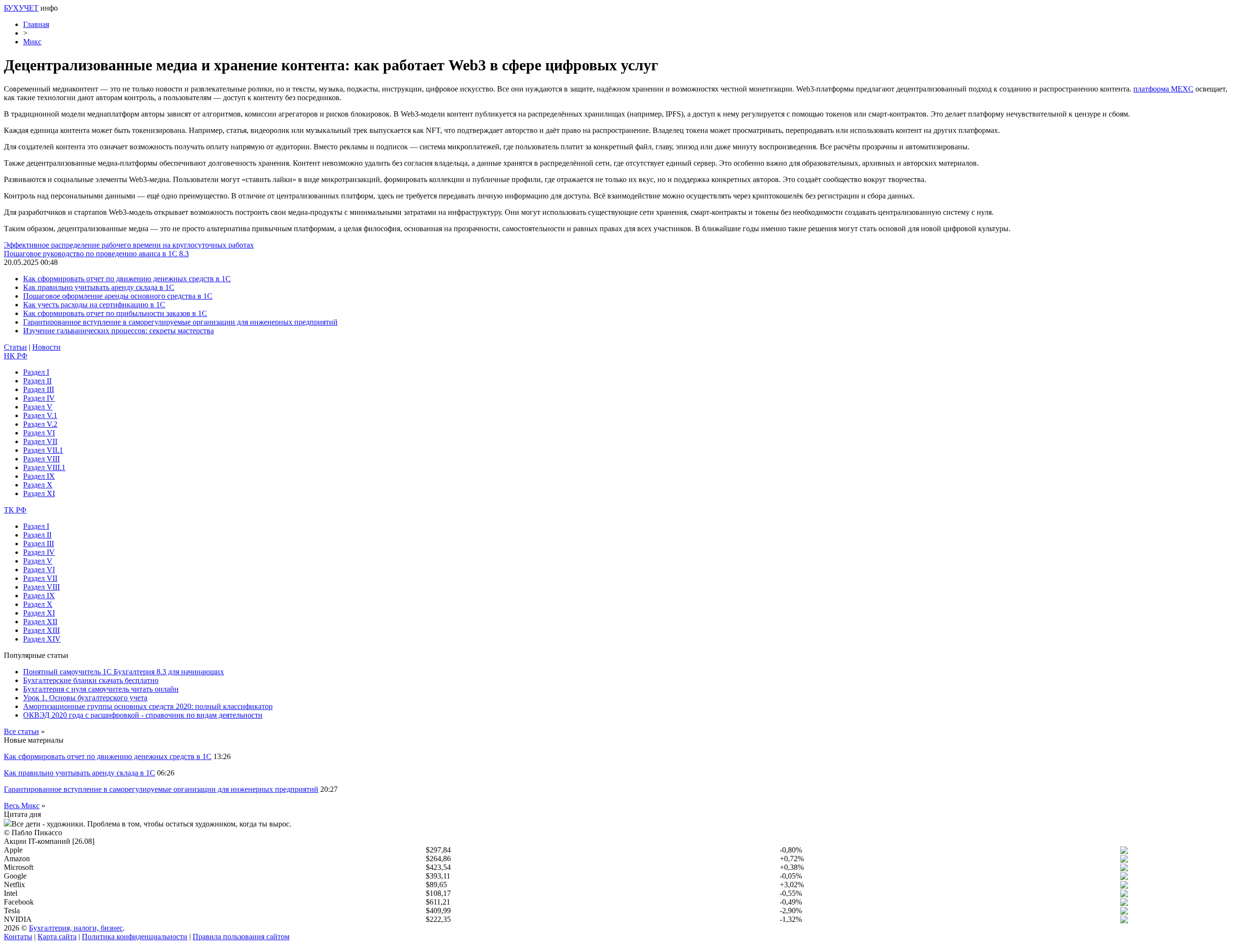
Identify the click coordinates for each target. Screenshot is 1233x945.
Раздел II (37, 381)
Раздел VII (40, 441)
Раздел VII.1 (43, 450)
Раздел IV (39, 398)
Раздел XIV (42, 639)
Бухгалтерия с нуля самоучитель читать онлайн (101, 689)
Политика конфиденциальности (134, 936)
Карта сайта (57, 936)
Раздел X (37, 485)
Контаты (18, 936)
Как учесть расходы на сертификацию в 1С (94, 305)
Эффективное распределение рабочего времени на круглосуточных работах (129, 245)
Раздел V (37, 407)
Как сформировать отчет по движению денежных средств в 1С (127, 279)
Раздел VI (39, 433)
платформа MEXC (1163, 89)
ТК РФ (15, 510)
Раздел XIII (41, 630)
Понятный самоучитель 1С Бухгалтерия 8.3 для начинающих (123, 672)
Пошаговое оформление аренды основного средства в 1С (117, 296)
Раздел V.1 (40, 415)
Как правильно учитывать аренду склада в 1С (98, 287)
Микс (32, 42)
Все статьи (21, 731)
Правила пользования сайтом (241, 936)
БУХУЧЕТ (21, 8)
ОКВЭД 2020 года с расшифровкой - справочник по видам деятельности (142, 715)
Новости (46, 347)
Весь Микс (21, 805)
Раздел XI (39, 493)
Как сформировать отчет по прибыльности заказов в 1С (115, 313)
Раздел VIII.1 (44, 467)
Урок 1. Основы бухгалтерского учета (85, 698)
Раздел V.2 (40, 424)
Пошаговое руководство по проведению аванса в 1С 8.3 (96, 253)
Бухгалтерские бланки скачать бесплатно (90, 680)
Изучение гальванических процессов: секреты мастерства (118, 331)
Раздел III (38, 389)
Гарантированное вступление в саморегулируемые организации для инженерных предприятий (180, 322)
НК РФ (15, 356)
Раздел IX (39, 476)
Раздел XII (40, 621)
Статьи (15, 347)
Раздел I (36, 372)
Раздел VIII (41, 459)
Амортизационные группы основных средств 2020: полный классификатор (148, 706)
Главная (36, 24)
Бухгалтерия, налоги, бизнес (76, 928)
